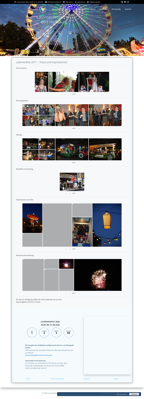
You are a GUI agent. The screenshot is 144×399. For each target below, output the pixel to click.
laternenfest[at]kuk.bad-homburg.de (38, 355)
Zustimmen (134, 394)
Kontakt (128, 9)
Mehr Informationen (121, 394)
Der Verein (103, 9)
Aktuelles (69, 9)
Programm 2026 (57, 9)
